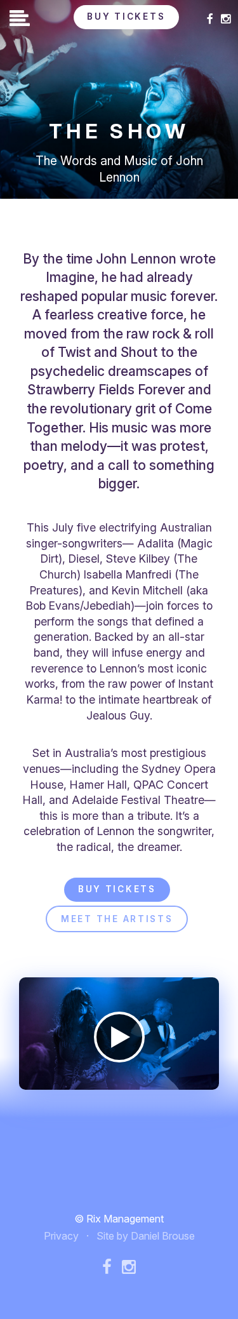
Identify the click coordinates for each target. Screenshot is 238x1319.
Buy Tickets (126, 16)
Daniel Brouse (163, 1235)
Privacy (61, 1235)
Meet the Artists (117, 919)
